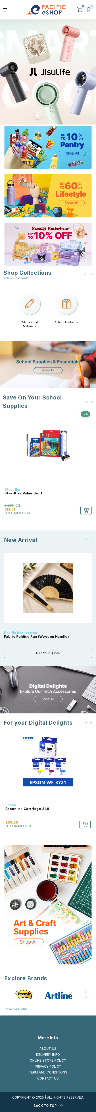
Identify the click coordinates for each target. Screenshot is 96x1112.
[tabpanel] (48, 72)
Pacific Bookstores (20, 633)
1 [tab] (37, 115)
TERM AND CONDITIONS (48, 1072)
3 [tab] (53, 115)
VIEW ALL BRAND (16, 1008)
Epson (10, 805)
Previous (3, 72)
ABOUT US (48, 1048)
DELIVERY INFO (48, 1054)
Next (93, 72)
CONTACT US (48, 1078)
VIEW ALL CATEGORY (16, 278)
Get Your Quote (48, 653)
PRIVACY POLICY (48, 1066)
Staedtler (12, 489)
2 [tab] (45, 115)
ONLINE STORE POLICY (48, 1060)
